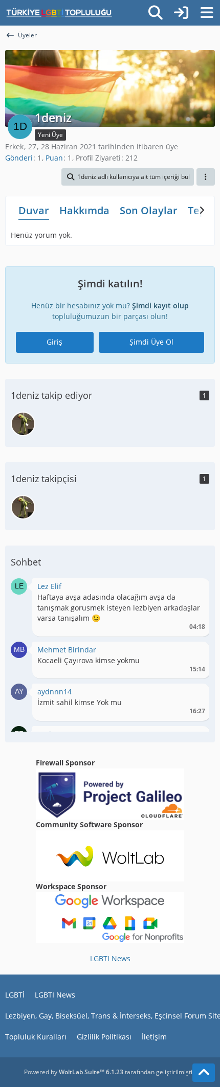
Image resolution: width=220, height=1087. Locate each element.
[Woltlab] (110, 854)
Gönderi (19, 158)
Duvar (33, 210)
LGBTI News (110, 958)
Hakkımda (84, 210)
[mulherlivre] (23, 424)
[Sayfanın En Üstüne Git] (203, 1072)
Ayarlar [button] (193, 588)
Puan (54, 158)
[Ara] (155, 13)
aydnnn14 (54, 691)
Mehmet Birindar (66, 649)
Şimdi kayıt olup (160, 305)
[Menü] (206, 13)
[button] (127, 177)
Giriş (54, 342)
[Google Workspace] (110, 916)
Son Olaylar (149, 210)
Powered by (73, 1072)
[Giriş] (181, 13)
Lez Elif (49, 586)
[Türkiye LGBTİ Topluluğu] (59, 13)
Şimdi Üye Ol (151, 342)
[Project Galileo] (110, 793)
